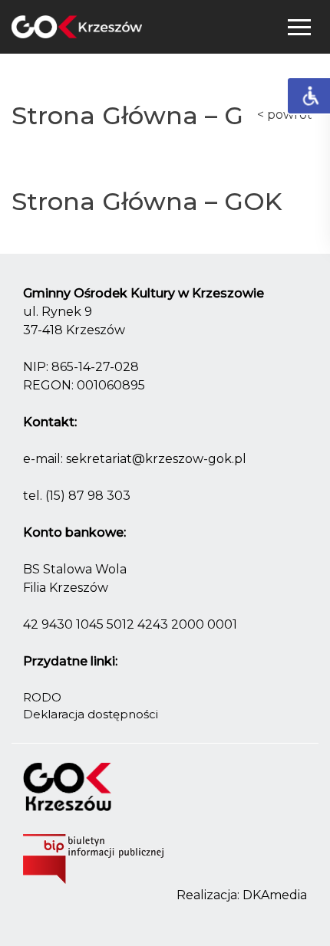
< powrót (284, 114)
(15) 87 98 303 (87, 495)
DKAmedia (275, 895)
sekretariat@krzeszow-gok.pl (156, 459)
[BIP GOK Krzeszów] (93, 861)
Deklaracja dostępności (90, 714)
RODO (42, 697)
